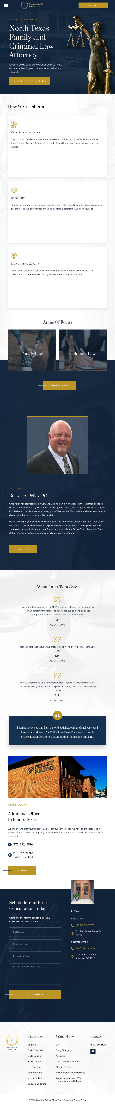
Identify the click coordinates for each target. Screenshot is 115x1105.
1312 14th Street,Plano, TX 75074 (23, 855)
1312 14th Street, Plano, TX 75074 (88, 933)
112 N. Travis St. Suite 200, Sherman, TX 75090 (88, 956)
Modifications (35, 1067)
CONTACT (93, 5)
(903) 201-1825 (98, 1044)
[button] (6, 5)
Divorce (32, 1044)
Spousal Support (37, 1083)
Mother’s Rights (36, 1078)
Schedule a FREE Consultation (30, 81)
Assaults (60, 1055)
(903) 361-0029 (85, 948)
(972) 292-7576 (23, 844)
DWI (58, 1044)
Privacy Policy (80, 1100)
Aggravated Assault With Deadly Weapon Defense (69, 1079)
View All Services (59, 385)
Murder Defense (64, 1067)
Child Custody (35, 1050)
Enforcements (35, 1061)
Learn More (23, 549)
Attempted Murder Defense (70, 1072)
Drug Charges (63, 1050)
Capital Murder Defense (68, 1061)
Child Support (35, 1055)
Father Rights (35, 1072)
